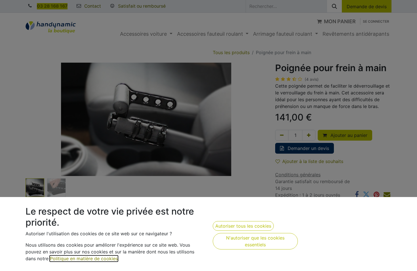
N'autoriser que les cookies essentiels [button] (255, 241)
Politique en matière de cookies (84, 258)
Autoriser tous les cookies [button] (243, 226)
